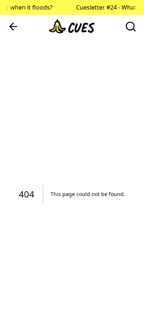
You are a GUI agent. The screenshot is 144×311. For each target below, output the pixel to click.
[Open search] (130, 26)
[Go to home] (72, 26)
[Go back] (13, 26)
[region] (72, 155)
